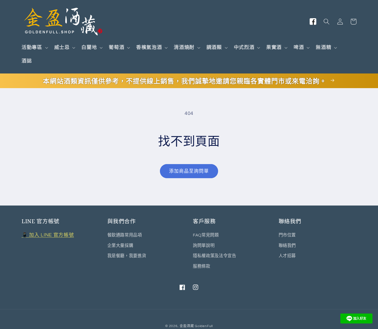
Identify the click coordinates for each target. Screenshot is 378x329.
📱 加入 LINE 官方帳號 (48, 235)
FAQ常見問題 (206, 235)
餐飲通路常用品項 (124, 235)
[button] (34, 47)
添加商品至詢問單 (189, 171)
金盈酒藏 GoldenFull (196, 326)
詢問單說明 (203, 245)
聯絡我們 (287, 245)
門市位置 (287, 235)
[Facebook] (313, 21)
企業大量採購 (120, 245)
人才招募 (287, 256)
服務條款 (201, 266)
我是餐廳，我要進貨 (126, 256)
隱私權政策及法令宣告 (214, 256)
